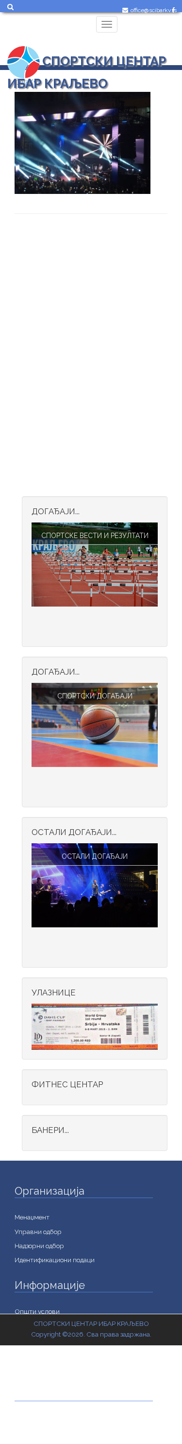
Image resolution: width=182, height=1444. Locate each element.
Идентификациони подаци (55, 1260)
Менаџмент (32, 1217)
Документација (38, 1434)
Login (136, 32)
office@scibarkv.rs (154, 10)
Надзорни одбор (39, 1246)
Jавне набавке (37, 1420)
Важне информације (46, 1368)
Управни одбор (38, 1231)
